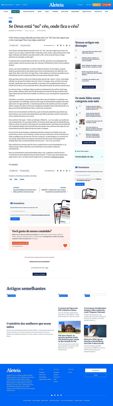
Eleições (88, 327)
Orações (14, 11)
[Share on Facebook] (57, 45)
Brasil (106, 11)
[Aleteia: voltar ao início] (56, 4)
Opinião (40, 11)
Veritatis (14, 164)
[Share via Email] (66, 45)
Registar (95, 4)
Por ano (70, 372)
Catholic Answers (58, 157)
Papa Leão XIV (98, 11)
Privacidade (87, 400)
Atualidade (55, 11)
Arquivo (47, 11)
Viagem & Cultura (86, 11)
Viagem (62, 323)
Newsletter (56, 372)
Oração (22, 179)
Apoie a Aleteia (36, 400)
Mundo (87, 295)
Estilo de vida (64, 11)
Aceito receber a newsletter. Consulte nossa (31, 215)
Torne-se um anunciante (67, 400)
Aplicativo (56, 374)
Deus (16, 179)
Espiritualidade (75, 11)
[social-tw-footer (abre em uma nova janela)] (58, 395)
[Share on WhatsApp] (69, 45)
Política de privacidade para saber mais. (40, 215)
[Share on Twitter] (63, 45)
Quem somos (44, 400)
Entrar (89, 4)
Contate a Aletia (78, 400)
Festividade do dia (84, 156)
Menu (6, 11)
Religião (11, 18)
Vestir (55, 379)
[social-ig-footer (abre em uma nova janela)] (61, 395)
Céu (11, 179)
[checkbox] (10, 215)
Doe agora (105, 4)
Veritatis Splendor (29, 30)
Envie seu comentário (39, 274)
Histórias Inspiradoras (28, 11)
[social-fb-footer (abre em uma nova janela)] (55, 395)
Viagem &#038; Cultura (45, 379)
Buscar (25, 4)
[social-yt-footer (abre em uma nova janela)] (52, 395)
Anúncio (56, 381)
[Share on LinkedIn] (60, 45)
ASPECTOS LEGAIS (54, 400)
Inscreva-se (57, 377)
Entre (46, 268)
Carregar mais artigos (88, 87)
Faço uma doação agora (19, 243)
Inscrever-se (15, 219)
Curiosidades (11, 295)
